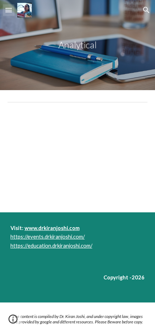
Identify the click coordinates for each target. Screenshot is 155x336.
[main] (78, 45)
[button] (8, 10)
